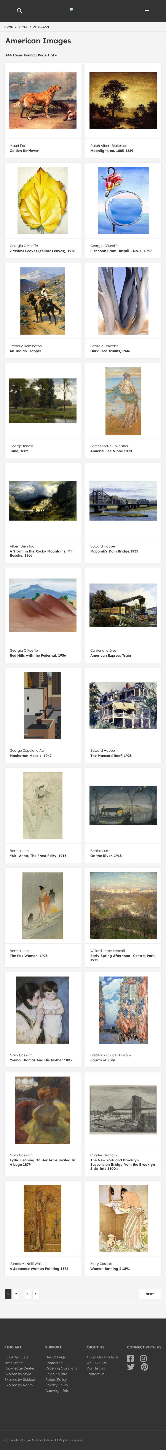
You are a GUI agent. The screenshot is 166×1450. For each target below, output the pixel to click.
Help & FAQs (55, 1357)
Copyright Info (57, 1390)
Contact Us (54, 1363)
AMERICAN (41, 26)
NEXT (150, 1294)
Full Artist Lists (16, 1357)
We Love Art (96, 1363)
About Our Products (102, 1357)
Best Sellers (14, 1363)
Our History (95, 1368)
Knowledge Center (19, 1368)
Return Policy (56, 1379)
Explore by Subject (20, 1379)
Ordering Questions (61, 1368)
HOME (8, 26)
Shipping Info (56, 1374)
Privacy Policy (56, 1385)
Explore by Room (19, 1385)
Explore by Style (18, 1374)
